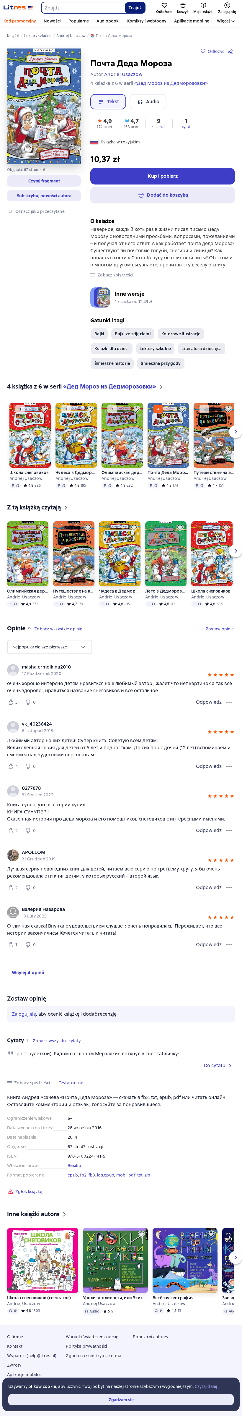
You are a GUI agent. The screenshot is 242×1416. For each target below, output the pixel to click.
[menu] (49, 647)
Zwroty (14, 1365)
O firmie (15, 1336)
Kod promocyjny (20, 21)
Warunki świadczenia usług (92, 1336)
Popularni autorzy (150, 1336)
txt (140, 1175)
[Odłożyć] (44, 409)
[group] (121, 670)
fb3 (92, 1175)
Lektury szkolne (155, 348)
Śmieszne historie (112, 363)
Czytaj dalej (206, 1386)
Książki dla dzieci (111, 348)
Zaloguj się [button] (24, 1014)
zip (148, 1175)
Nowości (52, 21)
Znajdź (135, 7)
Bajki (99, 333)
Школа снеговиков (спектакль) (39, 1297)
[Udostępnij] (231, 51)
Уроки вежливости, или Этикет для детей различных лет (115, 1297)
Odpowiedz (209, 702)
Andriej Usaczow (25, 478)
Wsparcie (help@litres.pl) (31, 1355)
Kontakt (14, 1346)
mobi (121, 1175)
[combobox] (83, 7)
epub (73, 1175)
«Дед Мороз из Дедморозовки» (171, 83)
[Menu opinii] (229, 702)
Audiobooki (108, 21)
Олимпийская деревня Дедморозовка (122, 472)
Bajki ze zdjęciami (133, 333)
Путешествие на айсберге (214, 472)
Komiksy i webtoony (146, 21)
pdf (131, 1175)
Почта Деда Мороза (168, 472)
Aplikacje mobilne (191, 21)
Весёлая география (173, 1297)
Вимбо (74, 1165)
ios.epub (105, 1175)
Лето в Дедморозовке (166, 591)
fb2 (83, 1175)
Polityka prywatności (86, 1346)
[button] (44, 181)
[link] (112, 667)
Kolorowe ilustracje (181, 333)
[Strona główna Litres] (18, 7)
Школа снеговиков (29, 472)
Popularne (78, 21)
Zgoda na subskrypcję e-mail (94, 1355)
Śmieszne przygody (161, 363)
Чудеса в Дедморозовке (76, 472)
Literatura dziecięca (202, 348)
